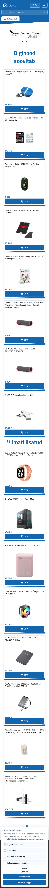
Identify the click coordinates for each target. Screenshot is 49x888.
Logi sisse (44, 5)
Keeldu (24, 868)
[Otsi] (44, 12)
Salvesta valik (24, 876)
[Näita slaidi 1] (23, 42)
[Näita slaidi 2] (26, 42)
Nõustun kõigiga (24, 882)
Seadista (24, 872)
